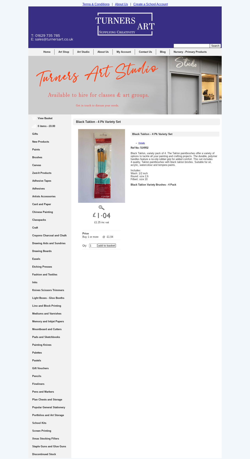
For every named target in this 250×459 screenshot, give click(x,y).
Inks (34, 282)
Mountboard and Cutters (47, 329)
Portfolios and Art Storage (48, 415)
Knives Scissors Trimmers (48, 290)
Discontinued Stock (44, 454)
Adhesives (38, 188)
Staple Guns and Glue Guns (49, 446)
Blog (163, 51)
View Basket (42, 118)
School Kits (39, 422)
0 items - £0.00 (43, 126)
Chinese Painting (42, 212)
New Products (40, 141)
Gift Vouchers (40, 368)
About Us (103, 51)
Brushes (37, 157)
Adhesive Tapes (41, 180)
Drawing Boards (42, 251)
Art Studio (83, 51)
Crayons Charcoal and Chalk (49, 235)
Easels (36, 258)
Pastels (36, 360)
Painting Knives (41, 344)
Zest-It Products (41, 172)
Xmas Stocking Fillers (45, 438)
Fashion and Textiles (44, 274)
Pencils (36, 376)
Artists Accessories (43, 196)
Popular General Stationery (48, 407)
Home (46, 51)
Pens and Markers (43, 391)
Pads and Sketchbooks (46, 337)
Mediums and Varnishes (46, 313)
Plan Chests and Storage (47, 399)
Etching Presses (42, 266)
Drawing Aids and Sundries (48, 243)
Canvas (36, 165)
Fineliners (38, 383)
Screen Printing (41, 430)
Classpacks (39, 219)
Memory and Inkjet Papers (48, 321)
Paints (36, 149)
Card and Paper (41, 204)
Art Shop (63, 51)
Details (141, 143)
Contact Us (145, 51)
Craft (35, 227)
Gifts (35, 133)
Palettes (37, 352)
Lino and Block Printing (46, 305)
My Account (124, 51)
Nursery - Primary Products (190, 51)
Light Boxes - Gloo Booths (48, 297)
